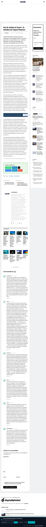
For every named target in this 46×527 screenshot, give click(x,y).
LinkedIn (15, 167)
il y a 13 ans (12, 301)
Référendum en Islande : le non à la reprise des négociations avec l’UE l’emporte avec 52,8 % (20, 513)
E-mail (5, 477)
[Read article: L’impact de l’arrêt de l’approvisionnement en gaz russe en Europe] (19, 252)
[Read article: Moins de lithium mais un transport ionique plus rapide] (34, 152)
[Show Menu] (2, 2)
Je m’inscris (31, 522)
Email (21, 170)
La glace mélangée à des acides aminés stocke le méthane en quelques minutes (25, 240)
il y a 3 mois (5, 246)
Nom (4, 471)
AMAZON (26, 503)
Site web (18, 477)
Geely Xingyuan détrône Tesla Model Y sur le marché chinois (39, 99)
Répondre (8, 298)
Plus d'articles (15, 267)
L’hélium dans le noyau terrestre (25, 256)
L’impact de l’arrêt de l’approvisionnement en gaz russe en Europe (19, 258)
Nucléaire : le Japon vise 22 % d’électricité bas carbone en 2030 (15, 509)
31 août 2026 (35, 120)
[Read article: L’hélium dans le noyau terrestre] (25, 252)
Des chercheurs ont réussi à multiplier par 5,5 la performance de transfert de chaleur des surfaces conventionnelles (40, 146)
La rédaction (14, 192)
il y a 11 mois (25, 245)
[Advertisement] (23, 12)
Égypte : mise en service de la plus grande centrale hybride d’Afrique (37, 179)
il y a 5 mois (12, 247)
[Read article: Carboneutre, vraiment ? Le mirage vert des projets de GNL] (6, 252)
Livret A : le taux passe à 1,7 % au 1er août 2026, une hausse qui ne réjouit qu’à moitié (40, 138)
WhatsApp (9, 167)
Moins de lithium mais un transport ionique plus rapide (40, 153)
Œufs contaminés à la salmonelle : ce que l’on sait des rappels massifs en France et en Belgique (39, 78)
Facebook (8, 170)
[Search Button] (44, 2)
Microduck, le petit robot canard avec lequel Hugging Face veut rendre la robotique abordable (38, 175)
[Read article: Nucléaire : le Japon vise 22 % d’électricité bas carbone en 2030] (38, 112)
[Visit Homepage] (23, 2)
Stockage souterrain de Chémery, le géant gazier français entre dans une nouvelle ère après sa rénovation (12, 241)
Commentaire (6, 456)
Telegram (15, 170)
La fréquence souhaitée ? (38, 42)
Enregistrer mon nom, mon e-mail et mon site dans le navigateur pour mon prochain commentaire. (14, 483)
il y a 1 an (5, 260)
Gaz (4, 252)
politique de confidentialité (39, 525)
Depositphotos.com (16, 497)
